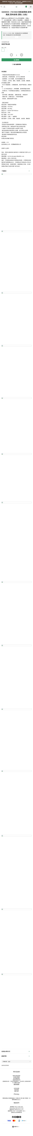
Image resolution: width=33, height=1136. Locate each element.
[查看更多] (16, 37)
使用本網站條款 (16, 1075)
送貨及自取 (16, 1088)
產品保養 (16, 1089)
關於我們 (16, 1091)
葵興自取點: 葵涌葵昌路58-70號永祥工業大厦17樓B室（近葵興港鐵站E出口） (16, 1098)
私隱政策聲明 (16, 1077)
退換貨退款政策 (16, 1080)
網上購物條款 (16, 1078)
